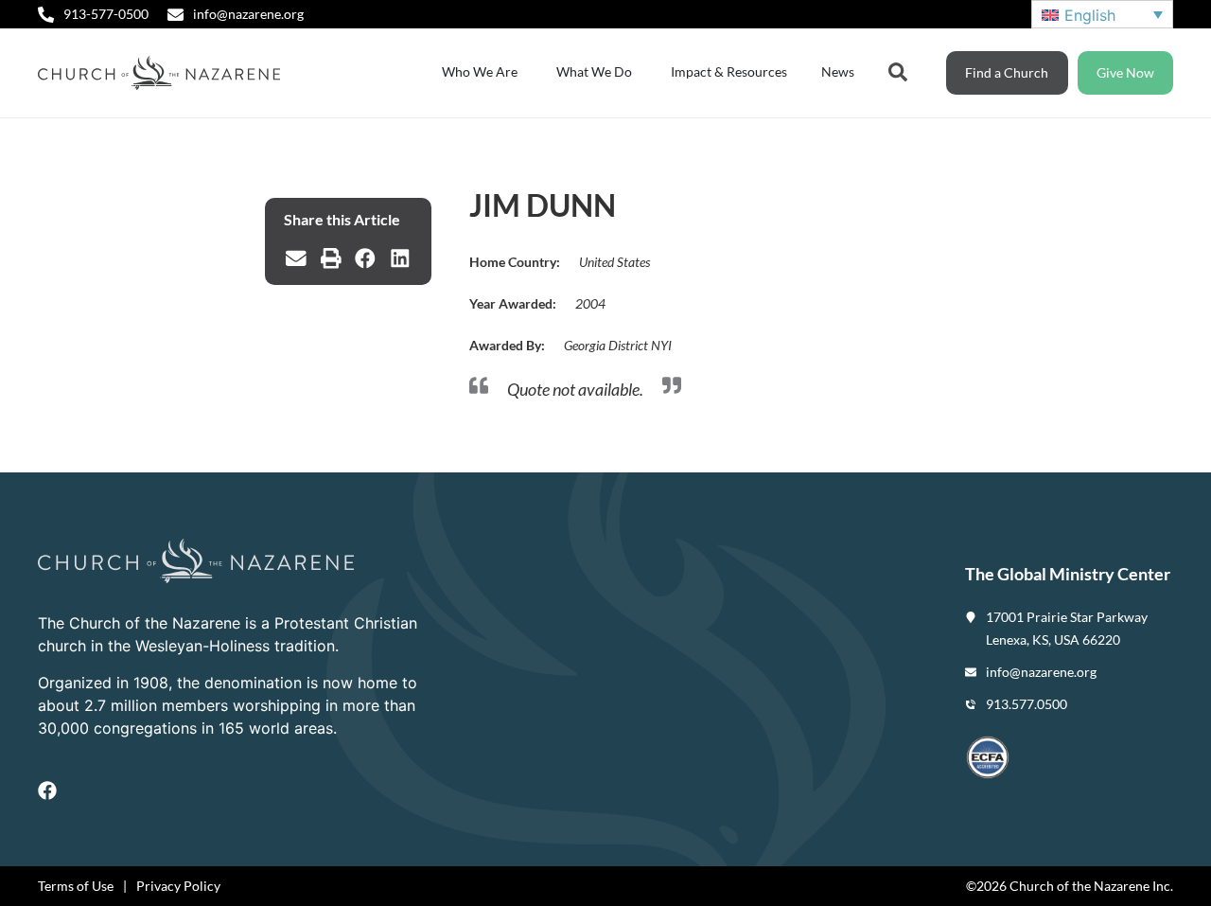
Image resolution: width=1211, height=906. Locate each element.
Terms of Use (76, 886)
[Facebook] (47, 790)
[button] (296, 258)
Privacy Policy (178, 886)
